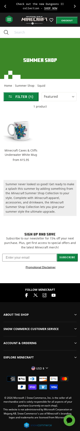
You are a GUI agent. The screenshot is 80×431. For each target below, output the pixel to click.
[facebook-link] (26, 295)
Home (8, 86)
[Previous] (5, 6)
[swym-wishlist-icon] (51, 21)
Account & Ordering (20, 343)
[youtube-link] (53, 295)
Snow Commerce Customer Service (31, 329)
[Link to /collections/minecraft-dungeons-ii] (40, 6)
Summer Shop (24, 86)
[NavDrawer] (9, 19)
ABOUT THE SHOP (16, 315)
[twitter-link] (35, 295)
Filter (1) (23, 96)
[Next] (75, 6)
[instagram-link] (44, 295)
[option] (40, 6)
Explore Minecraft (18, 357)
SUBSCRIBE (67, 257)
